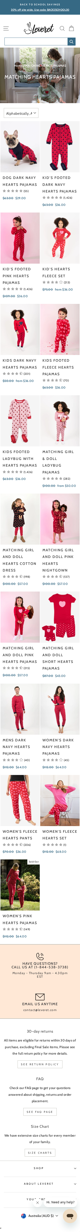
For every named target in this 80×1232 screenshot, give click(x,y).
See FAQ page (40, 1112)
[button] (16, 191)
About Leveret (39, 1183)
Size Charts (40, 1152)
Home (18, 65)
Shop (39, 1168)
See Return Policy (40, 1064)
